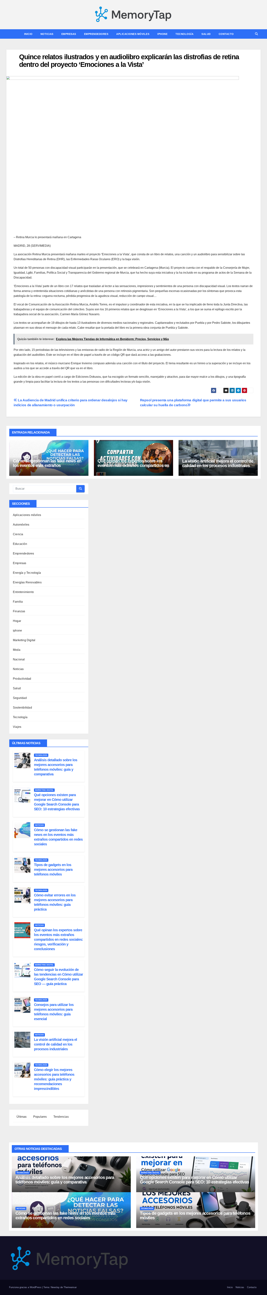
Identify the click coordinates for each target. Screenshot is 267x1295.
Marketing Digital (24, 640)
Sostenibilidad (22, 707)
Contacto (226, 34)
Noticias (47, 34)
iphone (162, 34)
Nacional (19, 659)
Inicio (28, 34)
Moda (16, 649)
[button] (256, 33)
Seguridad (20, 697)
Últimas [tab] (21, 1116)
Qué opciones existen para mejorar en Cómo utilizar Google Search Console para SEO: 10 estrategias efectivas (194, 1179)
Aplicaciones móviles (132, 34)
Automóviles (21, 524)
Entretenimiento (23, 592)
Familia (18, 601)
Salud (206, 34)
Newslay (55, 1287)
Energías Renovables (27, 582)
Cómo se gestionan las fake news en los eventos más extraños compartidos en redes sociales (47, 465)
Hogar (17, 620)
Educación (20, 543)
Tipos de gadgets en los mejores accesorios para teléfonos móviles (53, 869)
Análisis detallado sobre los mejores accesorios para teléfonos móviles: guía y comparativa (64, 1179)
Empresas (68, 34)
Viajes (17, 726)
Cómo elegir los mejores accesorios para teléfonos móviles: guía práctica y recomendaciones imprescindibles (54, 1079)
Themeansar (70, 1287)
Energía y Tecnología (27, 572)
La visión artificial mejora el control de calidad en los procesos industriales (217, 463)
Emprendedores (96, 34)
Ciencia (18, 534)
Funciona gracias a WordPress (25, 1287)
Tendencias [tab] (61, 1116)
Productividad (22, 678)
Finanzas (19, 611)
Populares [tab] (40, 1116)
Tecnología (184, 34)
